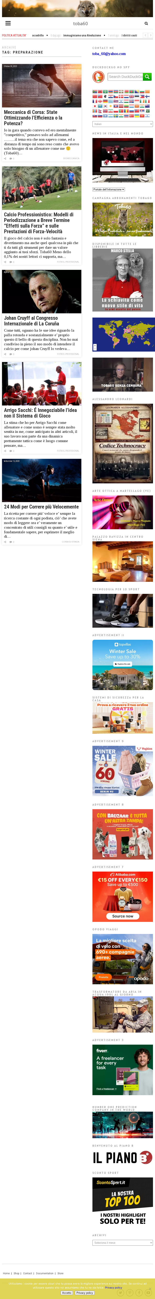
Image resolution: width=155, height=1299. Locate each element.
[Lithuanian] (126, 106)
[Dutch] (126, 96)
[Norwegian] (105, 110)
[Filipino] (142, 96)
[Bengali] (131, 91)
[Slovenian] (100, 115)
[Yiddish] (147, 115)
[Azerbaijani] (116, 91)
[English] (131, 96)
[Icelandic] (131, 101)
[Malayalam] (142, 106)
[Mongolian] (95, 110)
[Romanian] (126, 110)
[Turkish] (131, 115)
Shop (16, 1273)
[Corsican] (105, 96)
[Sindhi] (147, 110)
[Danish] (121, 96)
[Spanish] (110, 115)
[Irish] (142, 101)
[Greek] (110, 101)
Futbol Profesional (68, 262)
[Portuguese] (121, 110)
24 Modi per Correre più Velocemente (41, 507)
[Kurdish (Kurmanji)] (110, 106)
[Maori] (147, 106)
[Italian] (147, 101)
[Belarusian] (126, 91)
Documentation (44, 1273)
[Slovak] (95, 115)
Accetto (66, 1292)
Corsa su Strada (70, 542)
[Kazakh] (100, 106)
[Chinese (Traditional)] (100, 96)
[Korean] (105, 106)
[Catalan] (147, 91)
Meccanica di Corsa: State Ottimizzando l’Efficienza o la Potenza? (33, 117)
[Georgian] (100, 101)
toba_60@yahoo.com (109, 54)
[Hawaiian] (116, 101)
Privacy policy (113, 1287)
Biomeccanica (71, 158)
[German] (105, 101)
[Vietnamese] (142, 115)
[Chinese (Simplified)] (95, 96)
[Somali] (105, 115)
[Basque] (121, 91)
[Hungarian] (126, 101)
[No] (150, 1289)
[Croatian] (110, 96)
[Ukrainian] (137, 115)
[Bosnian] (137, 91)
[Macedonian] (137, 106)
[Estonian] (137, 96)
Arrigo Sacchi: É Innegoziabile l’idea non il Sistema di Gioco (40, 413)
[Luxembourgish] (131, 106)
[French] (95, 101)
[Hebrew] (121, 101)
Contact (27, 1273)
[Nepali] (100, 110)
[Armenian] (110, 91)
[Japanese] (95, 106)
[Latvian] (121, 106)
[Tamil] (121, 115)
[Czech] (116, 96)
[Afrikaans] (95, 91)
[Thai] (126, 115)
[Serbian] (142, 110)
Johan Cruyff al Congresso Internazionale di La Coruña (31, 321)
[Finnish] (147, 96)
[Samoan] (137, 110)
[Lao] (116, 106)
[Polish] (116, 110)
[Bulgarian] (142, 91)
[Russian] (131, 110)
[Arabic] (105, 91)
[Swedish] (116, 115)
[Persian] (110, 110)
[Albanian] (100, 91)
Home (6, 1273)
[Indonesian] (137, 101)
